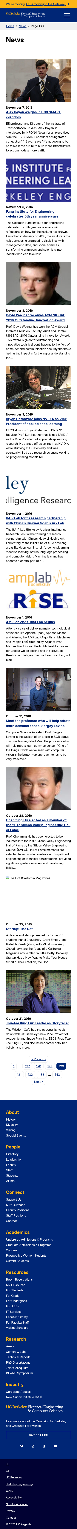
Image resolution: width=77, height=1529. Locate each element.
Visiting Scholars (17, 1328)
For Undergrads (16, 1301)
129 (49, 1066)
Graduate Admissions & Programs (28, 1245)
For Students (14, 1290)
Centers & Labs (16, 1352)
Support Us (13, 1199)
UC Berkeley (14, 1477)
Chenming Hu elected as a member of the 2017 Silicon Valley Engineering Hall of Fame (38, 825)
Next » (39, 1082)
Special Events (16, 1135)
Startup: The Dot (19, 929)
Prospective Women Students (26, 1255)
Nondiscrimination (17, 1504)
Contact (11, 1221)
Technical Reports (18, 1357)
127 (27, 1066)
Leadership (13, 1159)
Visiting (11, 1130)
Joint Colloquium (17, 1368)
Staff (9, 1170)
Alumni (10, 1181)
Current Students (17, 1261)
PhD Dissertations (18, 1362)
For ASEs (12, 1306)
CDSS (9, 1490)
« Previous (39, 1059)
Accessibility (14, 1497)
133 (41, 1074)
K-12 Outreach (15, 1205)
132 (30, 1074)
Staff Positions (16, 1215)
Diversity (12, 1125)
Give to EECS (38, 1435)
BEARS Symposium (19, 1373)
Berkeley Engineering (19, 1484)
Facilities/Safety (17, 1317)
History (11, 1119)
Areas (10, 1346)
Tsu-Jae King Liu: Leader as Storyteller (37, 1023)
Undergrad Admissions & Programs (29, 1239)
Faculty (11, 1165)
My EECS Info (15, 1285)
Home (10, 26)
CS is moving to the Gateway (46, 4)
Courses (11, 1250)
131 (19, 1074)
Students (12, 1175)
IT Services (13, 1312)
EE (7, 1464)
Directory (12, 1154)
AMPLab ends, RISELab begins (30, 622)
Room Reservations (19, 1279)
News (23, 26)
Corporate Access (18, 1392)
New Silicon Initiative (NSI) (24, 1397)
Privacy (10, 1510)
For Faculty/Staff (17, 1322)
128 (38, 1066)
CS (8, 1470)
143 (57, 1074)
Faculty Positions (17, 1210)
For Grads (12, 1296)
